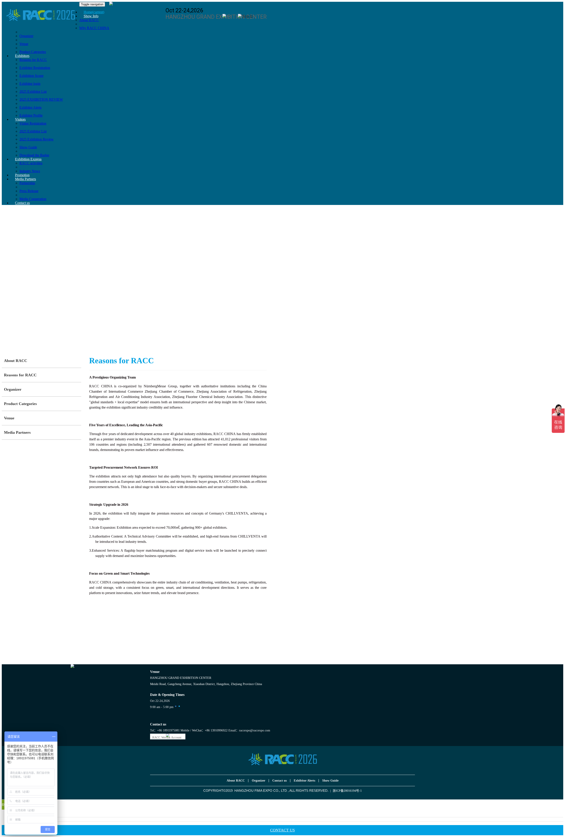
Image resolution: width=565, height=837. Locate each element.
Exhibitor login (29, 83)
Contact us (22, 203)
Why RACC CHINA (94, 28)
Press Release (28, 191)
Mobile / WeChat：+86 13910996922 (204, 730)
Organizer (26, 36)
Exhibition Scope (31, 76)
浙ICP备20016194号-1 (347, 790)
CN (229, 16)
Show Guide (28, 147)
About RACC (15, 360)
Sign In (248, 16)
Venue (23, 44)
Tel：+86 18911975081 (165, 730)
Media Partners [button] (25, 179)
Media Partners (17, 432)
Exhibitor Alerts (30, 107)
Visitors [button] (20, 119)
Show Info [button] (91, 16)
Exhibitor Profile (31, 115)
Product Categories (20, 403)
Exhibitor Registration (34, 68)
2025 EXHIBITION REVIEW (41, 99)
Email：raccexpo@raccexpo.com (249, 730)
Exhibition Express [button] (28, 159)
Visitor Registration (32, 123)
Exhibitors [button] (22, 56)
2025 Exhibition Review (36, 139)
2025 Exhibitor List (33, 91)
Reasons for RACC (20, 375)
